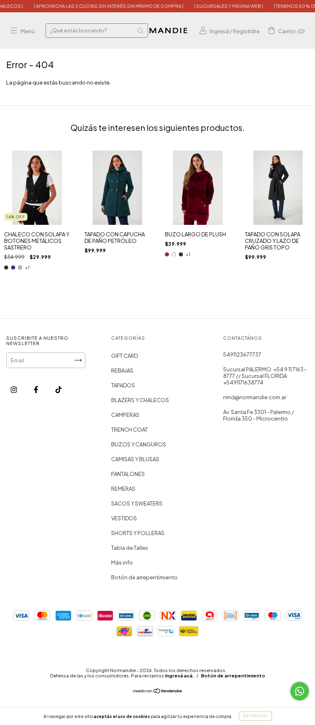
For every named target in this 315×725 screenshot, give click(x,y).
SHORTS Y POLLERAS (137, 533)
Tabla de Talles (129, 547)
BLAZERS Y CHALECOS (140, 400)
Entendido (255, 716)
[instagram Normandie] (14, 389)
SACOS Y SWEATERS (136, 503)
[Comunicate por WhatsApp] (299, 691)
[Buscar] (140, 31)
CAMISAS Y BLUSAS (135, 459)
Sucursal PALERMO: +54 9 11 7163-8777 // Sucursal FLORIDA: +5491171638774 (265, 376)
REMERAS (123, 488)
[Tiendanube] (157, 691)
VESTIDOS (124, 518)
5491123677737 (242, 354)
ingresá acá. (179, 675)
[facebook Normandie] (36, 389)
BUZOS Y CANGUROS (138, 444)
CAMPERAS (125, 415)
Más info (122, 562)
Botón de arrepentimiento (144, 577)
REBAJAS (122, 370)
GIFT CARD (124, 355)
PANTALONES (128, 474)
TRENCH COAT (129, 429)
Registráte (246, 31)
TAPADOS (123, 385)
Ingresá (219, 31)
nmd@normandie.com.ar (254, 397)
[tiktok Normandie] (58, 389)
